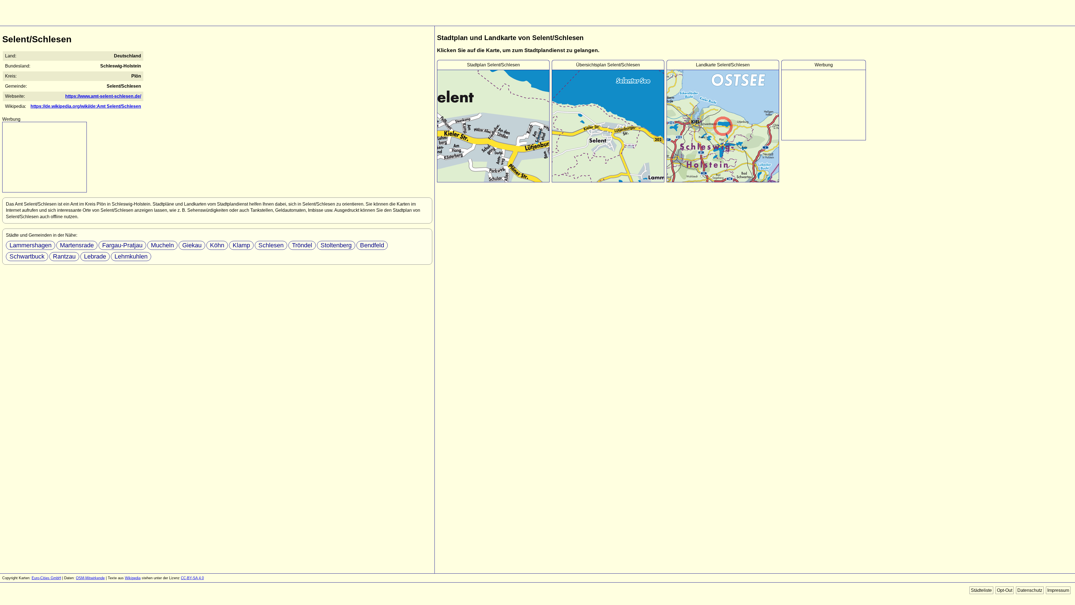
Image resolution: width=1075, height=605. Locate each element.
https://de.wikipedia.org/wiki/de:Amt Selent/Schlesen (86, 106)
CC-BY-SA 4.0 (192, 578)
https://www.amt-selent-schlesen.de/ (103, 96)
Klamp (241, 245)
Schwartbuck (27, 256)
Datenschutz (1029, 590)
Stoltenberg (336, 245)
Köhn (217, 245)
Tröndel (302, 245)
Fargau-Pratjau (122, 245)
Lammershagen (31, 245)
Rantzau (64, 256)
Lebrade (95, 256)
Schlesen (271, 245)
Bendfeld (372, 245)
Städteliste (981, 590)
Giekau (192, 245)
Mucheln (162, 245)
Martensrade (77, 245)
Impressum (1058, 590)
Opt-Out (1004, 590)
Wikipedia (133, 578)
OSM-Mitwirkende (90, 578)
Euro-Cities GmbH (46, 578)
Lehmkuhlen (131, 256)
